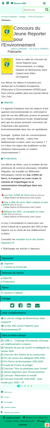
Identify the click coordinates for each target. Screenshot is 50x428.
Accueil (5, 17)
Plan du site (6, 392)
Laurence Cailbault (13, 292)
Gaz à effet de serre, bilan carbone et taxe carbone (24, 203)
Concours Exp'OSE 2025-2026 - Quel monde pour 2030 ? (21, 381)
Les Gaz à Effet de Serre (17, 195)
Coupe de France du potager (18, 365)
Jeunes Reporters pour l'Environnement (23, 372)
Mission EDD (18, 3)
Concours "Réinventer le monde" (20, 375)
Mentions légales (8, 407)
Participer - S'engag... (18, 17)
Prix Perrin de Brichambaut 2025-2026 (23, 361)
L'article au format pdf (15, 267)
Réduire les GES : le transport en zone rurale (22, 212)
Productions (8, 281)
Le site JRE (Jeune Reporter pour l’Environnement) (20, 328)
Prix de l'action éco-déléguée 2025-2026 (24, 358)
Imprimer (9, 263)
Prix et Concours (35, 17)
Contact (5, 397)
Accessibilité (6, 402)
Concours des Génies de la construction (24, 354)
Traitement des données (10, 412)
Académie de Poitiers (13, 417)
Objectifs (7, 278)
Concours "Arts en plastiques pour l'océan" (25, 368)
